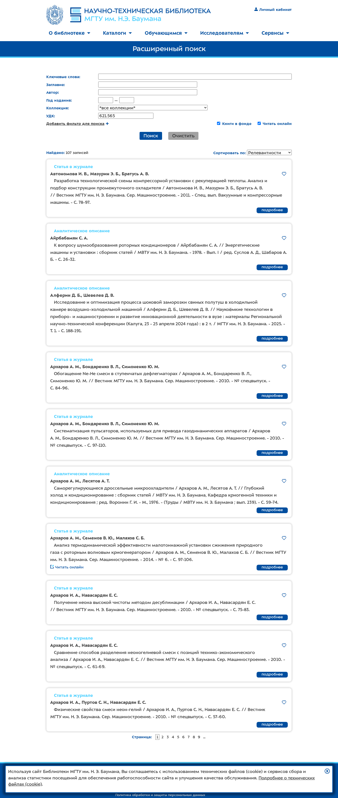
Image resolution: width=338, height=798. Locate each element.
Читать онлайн (277, 124)
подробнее (272, 210)
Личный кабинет (275, 10)
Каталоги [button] (114, 33)
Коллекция (57, 108)
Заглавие (55, 85)
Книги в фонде (236, 124)
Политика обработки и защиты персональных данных (160, 795)
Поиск (151, 135)
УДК (50, 116)
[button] (327, 771)
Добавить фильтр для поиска (75, 124)
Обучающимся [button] (163, 33)
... (204, 737)
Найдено (55, 153)
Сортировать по (229, 153)
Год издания (58, 100)
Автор (52, 92)
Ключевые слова (62, 77)
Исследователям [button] (221, 33)
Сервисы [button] (273, 33)
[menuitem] (69, 33)
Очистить (183, 135)
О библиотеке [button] (67, 33)
